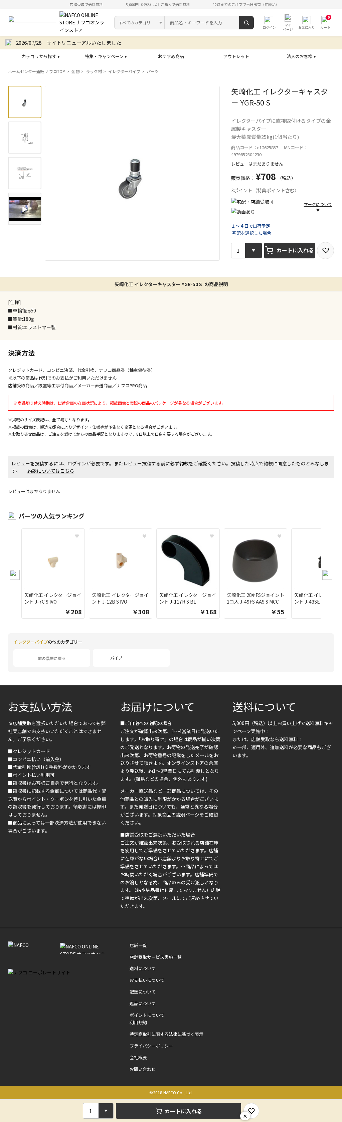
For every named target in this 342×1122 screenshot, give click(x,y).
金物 (75, 71)
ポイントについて (147, 1015)
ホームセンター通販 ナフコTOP (36, 71)
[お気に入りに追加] (325, 250)
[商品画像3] (24, 173)
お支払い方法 (40, 706)
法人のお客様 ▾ (301, 56)
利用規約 (138, 1022)
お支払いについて (147, 980)
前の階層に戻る (52, 658)
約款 (184, 463)
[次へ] (327, 575)
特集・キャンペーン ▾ (106, 56)
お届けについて (157, 706)
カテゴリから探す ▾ (41, 56)
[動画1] (24, 209)
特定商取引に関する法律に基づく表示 (166, 1034)
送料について (264, 706)
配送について (143, 991)
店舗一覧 (138, 945)
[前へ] (14, 575)
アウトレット (236, 56)
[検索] (246, 22)
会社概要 (138, 1057)
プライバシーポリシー (151, 1046)
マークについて (318, 207)
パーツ (153, 71)
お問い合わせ (143, 1069)
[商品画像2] (24, 138)
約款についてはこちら (50, 470)
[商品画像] (24, 102)
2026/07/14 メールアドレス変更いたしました (69, 42)
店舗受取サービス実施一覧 (156, 957)
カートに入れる (295, 250)
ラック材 (94, 71)
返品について (143, 1003)
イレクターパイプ (124, 71)
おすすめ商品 (171, 56)
